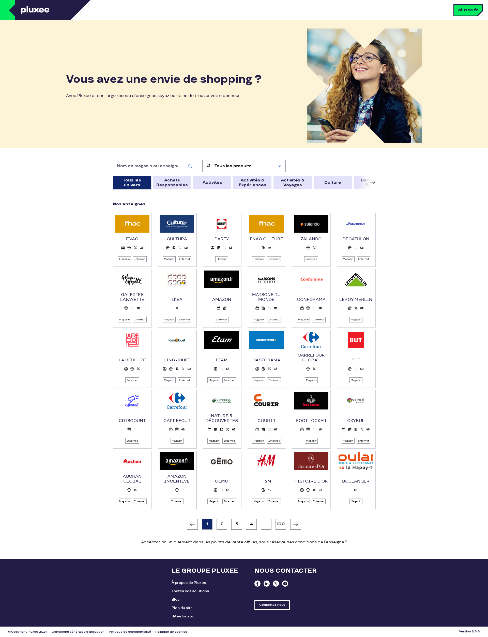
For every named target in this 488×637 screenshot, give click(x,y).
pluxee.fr (468, 10)
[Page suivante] (295, 524)
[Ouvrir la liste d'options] (280, 166)
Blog (175, 599)
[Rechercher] (190, 166)
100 (281, 524)
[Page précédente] (192, 524)
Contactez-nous (272, 605)
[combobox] (154, 166)
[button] (123, 248)
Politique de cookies (171, 632)
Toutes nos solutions (190, 591)
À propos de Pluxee (189, 583)
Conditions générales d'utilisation (78, 632)
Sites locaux (183, 616)
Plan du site (182, 608)
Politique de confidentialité (130, 632)
